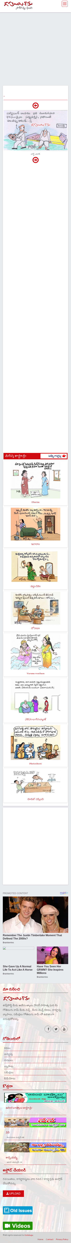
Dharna (35, 502)
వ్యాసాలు (8, 1066)
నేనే (7, 1133)
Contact (49, 1239)
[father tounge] (36, 107)
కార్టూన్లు (8, 1054)
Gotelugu (28, 1235)
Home (40, 1239)
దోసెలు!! (35, 628)
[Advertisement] (35, 47)
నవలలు (8, 1060)
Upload (14, 1193)
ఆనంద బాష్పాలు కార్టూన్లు (19, 1108)
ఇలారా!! (35, 544)
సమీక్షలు (8, 1072)
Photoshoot (35, 764)
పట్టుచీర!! (36, 586)
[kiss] (36, 162)
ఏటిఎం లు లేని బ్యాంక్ (35, 719)
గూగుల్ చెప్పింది (35, 799)
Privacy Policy (62, 1239)
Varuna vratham (35, 673)
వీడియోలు (9, 1078)
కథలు (7, 1048)
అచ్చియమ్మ (11, 1157)
